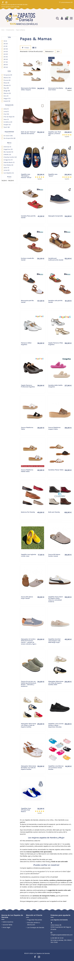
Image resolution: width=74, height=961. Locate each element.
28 (6, 64)
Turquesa (8, 75)
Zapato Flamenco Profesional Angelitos (28, 386)
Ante (6, 109)
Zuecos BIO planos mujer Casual (27, 597)
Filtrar (26, 48)
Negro (7, 98)
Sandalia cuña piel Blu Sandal (55, 301)
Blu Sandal (8, 152)
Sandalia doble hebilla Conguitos (55, 386)
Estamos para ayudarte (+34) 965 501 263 (14, 4)
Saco (6, 119)
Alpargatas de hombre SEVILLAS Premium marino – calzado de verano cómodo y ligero (28, 641)
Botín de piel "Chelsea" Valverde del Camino (28, 132)
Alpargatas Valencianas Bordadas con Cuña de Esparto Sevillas (28, 767)
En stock (8, 135)
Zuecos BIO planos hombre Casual (54, 555)
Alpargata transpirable (55, 216)
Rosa (6, 83)
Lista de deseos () (67, 2)
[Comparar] (42, 63)
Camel (7, 101)
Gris (6, 96)
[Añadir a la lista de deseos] (42, 60)
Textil (7, 127)
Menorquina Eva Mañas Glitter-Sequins (28, 89)
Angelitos (8, 149)
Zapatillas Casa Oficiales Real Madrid (26, 810)
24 (6, 54)
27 (6, 62)
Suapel (7, 124)
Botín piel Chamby (54, 512)
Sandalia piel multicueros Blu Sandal (55, 259)
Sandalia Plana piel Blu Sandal (28, 216)
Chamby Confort (10, 157)
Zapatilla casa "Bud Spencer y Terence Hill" (54, 133)
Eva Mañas (8, 165)
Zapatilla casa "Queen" (52, 175)
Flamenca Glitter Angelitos (26, 343)
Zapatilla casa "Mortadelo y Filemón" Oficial (26, 175)
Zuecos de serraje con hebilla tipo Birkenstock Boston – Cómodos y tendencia (28, 684)
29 (6, 67)
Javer (6, 167)
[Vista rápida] (42, 67)
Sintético (8, 122)
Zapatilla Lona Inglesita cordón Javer (28, 555)
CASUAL (7, 154)
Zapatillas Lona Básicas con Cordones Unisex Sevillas (55, 767)
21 (5, 46)
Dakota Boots (9, 162)
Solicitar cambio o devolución (33, 924)
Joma (6, 170)
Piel (6, 114)
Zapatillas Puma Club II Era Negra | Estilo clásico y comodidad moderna (55, 599)
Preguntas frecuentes (34, 920)
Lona (6, 111)
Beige (7, 91)
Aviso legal (6, 927)
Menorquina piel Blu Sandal (27, 301)
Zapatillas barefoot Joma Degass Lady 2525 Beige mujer (54, 640)
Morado (7, 85)
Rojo (6, 88)
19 (5, 41)
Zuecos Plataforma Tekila (27, 428)
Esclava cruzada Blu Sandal (27, 259)
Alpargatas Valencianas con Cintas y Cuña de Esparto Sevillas (28, 725)
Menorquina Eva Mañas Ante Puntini (55, 89)
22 (6, 49)
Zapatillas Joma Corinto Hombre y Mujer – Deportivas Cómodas (55, 725)
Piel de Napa (9, 117)
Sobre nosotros (8, 922)
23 (6, 51)
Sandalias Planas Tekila (55, 470)
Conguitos (8, 160)
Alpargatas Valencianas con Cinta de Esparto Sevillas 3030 (55, 683)
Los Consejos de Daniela (35, 927)
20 (6, 43)
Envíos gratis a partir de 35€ (10, 7)
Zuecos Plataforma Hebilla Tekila (27, 470)
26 (6, 59)
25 (6, 57)
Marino (7, 93)
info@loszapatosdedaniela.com (62, 935)
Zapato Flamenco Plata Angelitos (55, 343)
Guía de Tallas (7, 925)
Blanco (7, 77)
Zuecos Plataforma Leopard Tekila (54, 428)
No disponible (9, 138)
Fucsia (7, 80)
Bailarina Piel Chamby (28, 512)
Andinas (7, 147)
